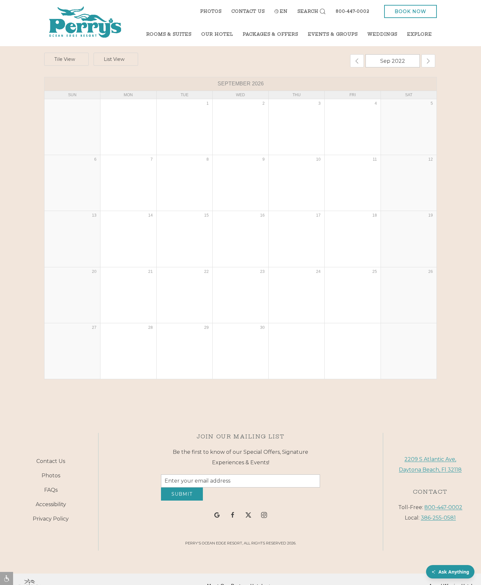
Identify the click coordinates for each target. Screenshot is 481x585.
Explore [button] (419, 34)
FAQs (51, 492)
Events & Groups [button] (333, 34)
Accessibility (51, 507)
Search (307, 11)
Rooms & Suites (168, 34)
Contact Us (248, 11)
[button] (6, 578)
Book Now (410, 11)
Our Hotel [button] (217, 34)
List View (114, 59)
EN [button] (284, 11)
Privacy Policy (51, 521)
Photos (211, 11)
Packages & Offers (270, 34)
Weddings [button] (382, 34)
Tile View (64, 59)
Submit (181, 499)
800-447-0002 (352, 11)
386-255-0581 (438, 520)
